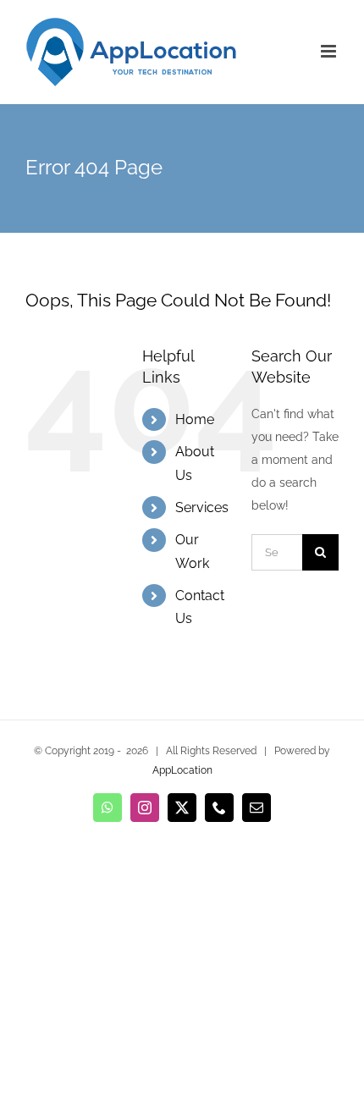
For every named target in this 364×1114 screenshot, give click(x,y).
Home (194, 419)
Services (202, 507)
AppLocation (182, 770)
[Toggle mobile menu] (330, 51)
